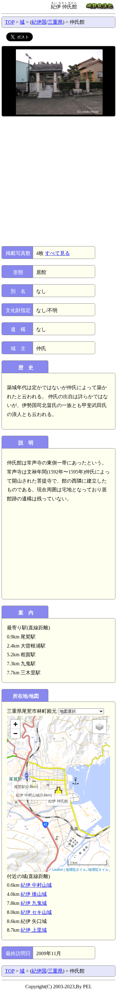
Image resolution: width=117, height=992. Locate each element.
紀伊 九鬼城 (34, 903)
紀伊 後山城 (34, 894)
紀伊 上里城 (34, 930)
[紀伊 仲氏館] (58, 790)
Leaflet (57, 869)
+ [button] (15, 724)
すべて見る (57, 253)
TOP (9, 22)
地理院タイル (76, 869)
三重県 (55, 22)
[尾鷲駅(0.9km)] (26, 776)
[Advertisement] (58, 181)
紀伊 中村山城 (36, 885)
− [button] (15, 733)
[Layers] (99, 726)
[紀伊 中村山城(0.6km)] (34, 784)
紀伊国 (39, 22)
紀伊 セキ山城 (36, 912)
